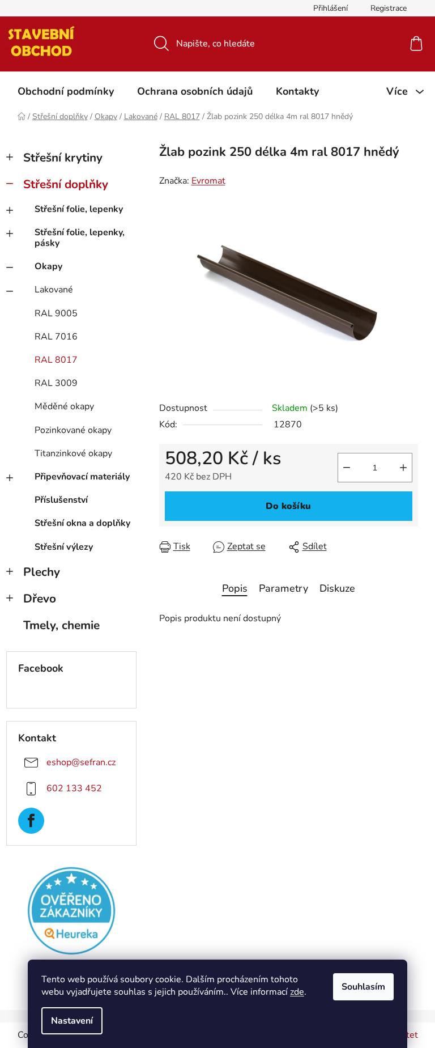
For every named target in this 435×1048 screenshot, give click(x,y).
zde (297, 992)
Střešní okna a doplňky (82, 523)
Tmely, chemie (61, 625)
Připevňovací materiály (82, 476)
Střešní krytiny (63, 158)
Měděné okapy (64, 406)
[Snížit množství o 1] (346, 467)
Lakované (54, 289)
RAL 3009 (56, 383)
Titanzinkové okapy (73, 453)
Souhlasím (363, 987)
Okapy (48, 266)
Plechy (41, 572)
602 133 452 (74, 788)
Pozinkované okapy (73, 430)
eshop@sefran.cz (81, 762)
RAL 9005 (56, 313)
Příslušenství (61, 500)
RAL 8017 (56, 360)
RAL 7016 (56, 336)
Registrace (388, 8)
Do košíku (288, 506)
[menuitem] (65, 91)
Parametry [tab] (283, 588)
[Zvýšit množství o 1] (403, 467)
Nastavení (72, 1021)
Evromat (208, 181)
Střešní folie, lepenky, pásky (80, 237)
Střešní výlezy (64, 547)
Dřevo (39, 598)
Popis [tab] (235, 588)
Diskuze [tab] (337, 588)
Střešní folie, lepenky (79, 209)
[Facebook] (31, 821)
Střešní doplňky (65, 184)
